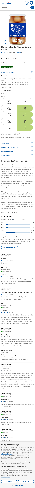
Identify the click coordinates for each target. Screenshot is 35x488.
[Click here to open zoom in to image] (4, 42)
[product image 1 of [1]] (17, 29)
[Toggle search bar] (27, 3)
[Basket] (31, 3)
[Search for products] (32, 7)
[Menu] (3, 3)
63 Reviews (18, 52)
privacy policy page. (6, 454)
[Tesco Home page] (8, 3)
